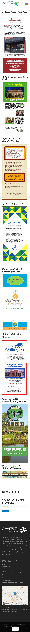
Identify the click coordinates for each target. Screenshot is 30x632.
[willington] (15, 367)
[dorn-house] (15, 108)
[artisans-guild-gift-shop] (15, 44)
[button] (15, 594)
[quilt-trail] (15, 234)
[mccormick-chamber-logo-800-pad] (12, 3)
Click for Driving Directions (9, 611)
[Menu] (25, 3)
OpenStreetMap (18, 604)
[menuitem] (25, 3)
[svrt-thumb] (15, 433)
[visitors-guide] (15, 302)
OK (15, 628)
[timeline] (15, 474)
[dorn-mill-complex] (15, 172)
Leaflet (11, 604)
